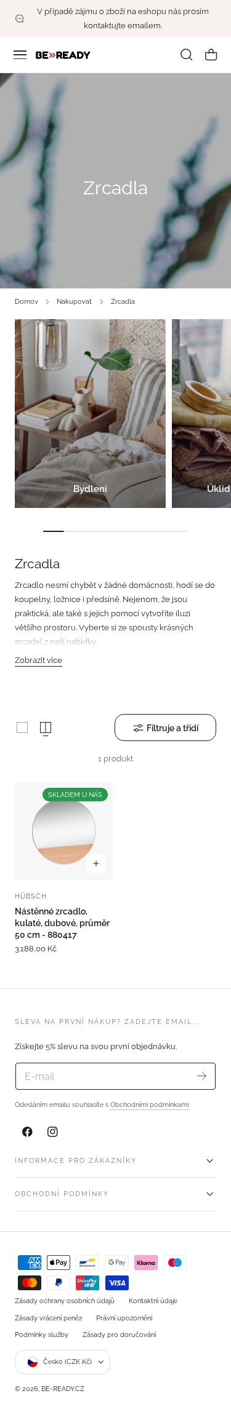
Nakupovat (74, 301)
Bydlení (90, 488)
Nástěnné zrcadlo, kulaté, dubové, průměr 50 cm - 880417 (62, 923)
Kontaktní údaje (153, 1300)
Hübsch (31, 896)
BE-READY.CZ (62, 1388)
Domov (26, 301)
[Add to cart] (96, 863)
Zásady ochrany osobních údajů (65, 1300)
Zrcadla (123, 301)
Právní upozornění (124, 1318)
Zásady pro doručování (119, 1334)
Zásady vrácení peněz (48, 1318)
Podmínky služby (41, 1334)
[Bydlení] (90, 413)
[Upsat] (201, 1075)
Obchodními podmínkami (149, 1104)
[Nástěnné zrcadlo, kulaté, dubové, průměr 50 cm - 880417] (64, 831)
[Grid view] (22, 727)
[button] (20, 55)
